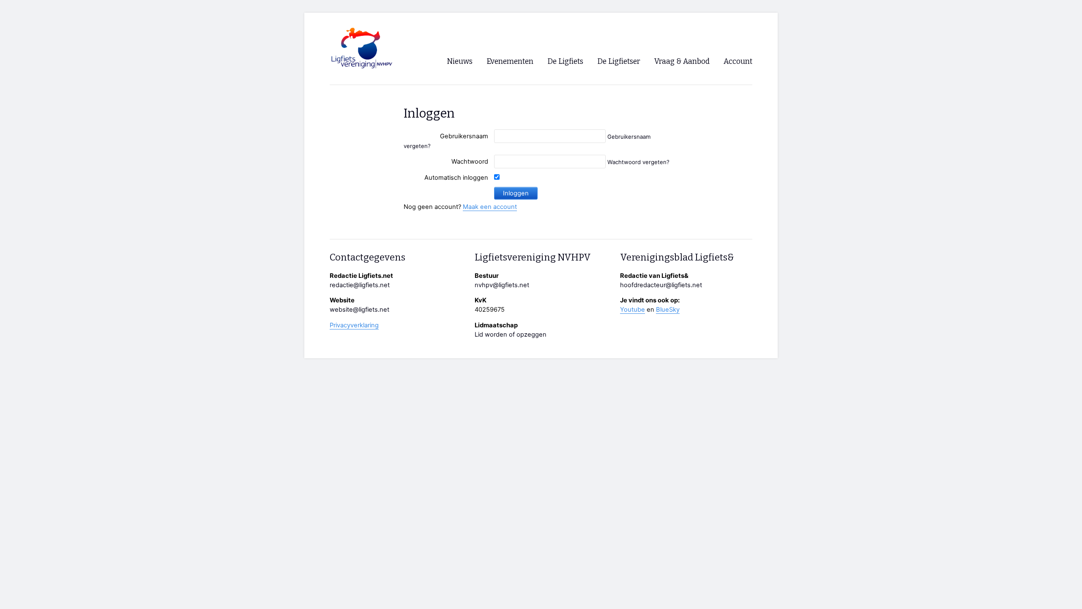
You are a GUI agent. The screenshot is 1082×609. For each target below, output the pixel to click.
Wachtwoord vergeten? (638, 162)
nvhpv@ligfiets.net (502, 285)
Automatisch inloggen (456, 177)
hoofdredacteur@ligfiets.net (661, 285)
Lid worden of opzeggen (510, 334)
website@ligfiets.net (359, 309)
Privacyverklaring (354, 325)
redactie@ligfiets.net (360, 285)
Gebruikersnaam (464, 136)
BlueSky (668, 309)
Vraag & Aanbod (682, 61)
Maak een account (490, 207)
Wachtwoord (469, 161)
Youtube (632, 309)
